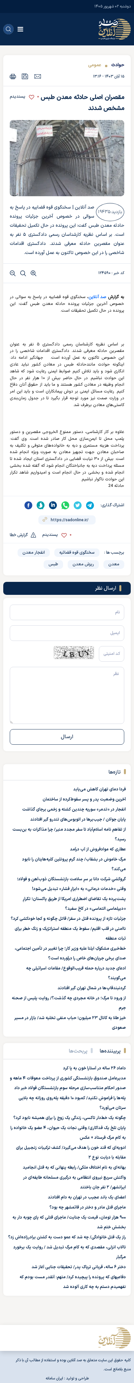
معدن (113, 564)
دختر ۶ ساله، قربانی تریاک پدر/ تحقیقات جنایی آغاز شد (79, 1267)
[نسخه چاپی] (13, 76)
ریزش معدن (83, 564)
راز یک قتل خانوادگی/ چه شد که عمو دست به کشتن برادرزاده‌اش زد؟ (67, 1237)
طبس (53, 564)
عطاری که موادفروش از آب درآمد (98, 849)
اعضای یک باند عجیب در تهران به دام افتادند (87, 1197)
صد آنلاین (97, 297)
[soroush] (40, 505)
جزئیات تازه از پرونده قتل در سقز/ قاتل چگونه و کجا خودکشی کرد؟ (68, 919)
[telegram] (90, 505)
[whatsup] (65, 505)
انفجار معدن (33, 552)
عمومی (94, 65)
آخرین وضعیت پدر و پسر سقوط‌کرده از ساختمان (84, 799)
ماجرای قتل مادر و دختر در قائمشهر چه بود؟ (87, 1207)
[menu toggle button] (20, 29)
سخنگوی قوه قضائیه (77, 552)
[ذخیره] (25, 76)
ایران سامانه (54, 1378)
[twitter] (78, 505)
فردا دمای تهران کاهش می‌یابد (99, 789)
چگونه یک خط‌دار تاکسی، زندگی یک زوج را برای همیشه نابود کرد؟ (69, 1118)
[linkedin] (53, 505)
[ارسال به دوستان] (37, 76)
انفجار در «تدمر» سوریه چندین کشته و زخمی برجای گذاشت (74, 809)
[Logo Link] (114, 29)
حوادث (117, 65)
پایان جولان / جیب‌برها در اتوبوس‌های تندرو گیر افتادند (78, 819)
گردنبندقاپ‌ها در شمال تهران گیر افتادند (92, 988)
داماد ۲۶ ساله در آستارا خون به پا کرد (94, 1068)
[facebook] (28, 505)
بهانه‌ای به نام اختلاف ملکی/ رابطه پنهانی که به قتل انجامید (74, 1167)
